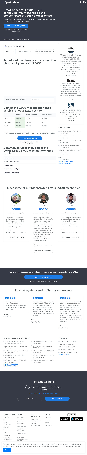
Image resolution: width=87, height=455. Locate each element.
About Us (6, 417)
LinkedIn (47, 420)
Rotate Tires (8, 165)
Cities (5, 430)
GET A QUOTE (57, 398)
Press (5, 420)
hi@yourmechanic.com (49, 394)
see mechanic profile (16, 237)
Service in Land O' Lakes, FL (69, 341)
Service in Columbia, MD (68, 347)
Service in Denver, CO (67, 344)
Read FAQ (30, 398)
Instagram (48, 425)
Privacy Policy (21, 426)
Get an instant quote (16, 26)
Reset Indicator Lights (12, 169)
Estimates (7, 435)
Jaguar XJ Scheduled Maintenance (71, 150)
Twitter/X (47, 422)
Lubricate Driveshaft (11, 173)
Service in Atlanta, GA (67, 349)
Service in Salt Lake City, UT (68, 352)
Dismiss (7, 450)
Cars (5, 432)
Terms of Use (21, 433)
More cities (64, 354)
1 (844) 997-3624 (35, 394)
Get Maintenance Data (45, 51)
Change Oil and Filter (11, 161)
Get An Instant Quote (30, 138)
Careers (6, 427)
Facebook (48, 417)
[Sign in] (84, 2)
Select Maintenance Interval (15, 99)
